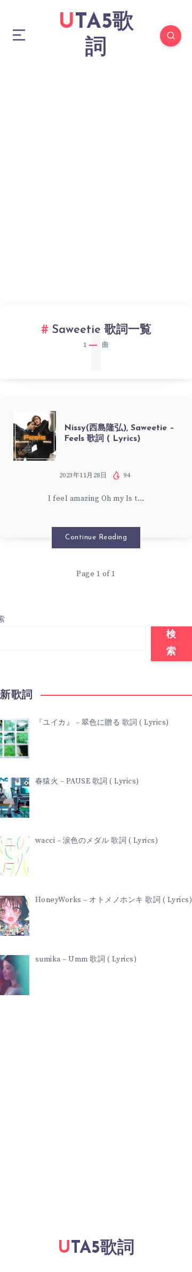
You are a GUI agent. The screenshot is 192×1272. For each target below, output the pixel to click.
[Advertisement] (96, 173)
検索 (171, 643)
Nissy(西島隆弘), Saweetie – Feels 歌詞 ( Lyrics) (119, 433)
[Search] (170, 35)
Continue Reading (96, 537)
